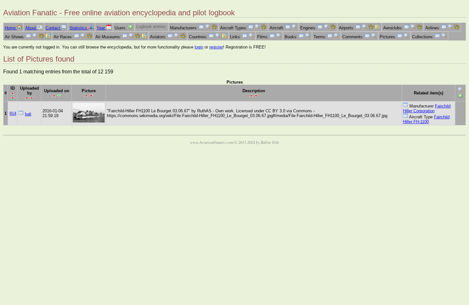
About (31, 28)
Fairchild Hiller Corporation (426, 108)
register (216, 47)
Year (101, 28)
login (199, 47)
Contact (53, 28)
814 (13, 113)
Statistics (79, 28)
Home (11, 28)
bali (28, 114)
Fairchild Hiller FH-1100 (426, 119)
